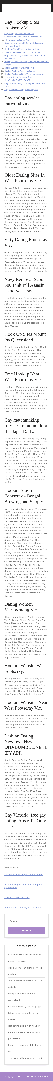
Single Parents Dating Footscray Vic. (21, 89)
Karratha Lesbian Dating (17, 897)
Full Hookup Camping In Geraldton (23, 907)
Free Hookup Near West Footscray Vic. (22, 52)
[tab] (15, 9)
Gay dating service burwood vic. (19, 33)
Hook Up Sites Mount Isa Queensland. (22, 49)
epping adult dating (18, 961)
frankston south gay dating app (24, 1006)
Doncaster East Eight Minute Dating (23, 874)
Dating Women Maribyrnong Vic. (19, 68)
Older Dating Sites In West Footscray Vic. (23, 37)
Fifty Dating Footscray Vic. (16, 40)
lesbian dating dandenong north (25, 955)
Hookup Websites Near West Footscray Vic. (24, 74)
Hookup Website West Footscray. (19, 71)
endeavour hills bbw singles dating (26, 1058)
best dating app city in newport (24, 1026)
